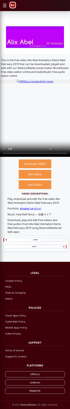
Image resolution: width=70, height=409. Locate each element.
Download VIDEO (35, 163)
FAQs (8, 286)
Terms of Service (14, 350)
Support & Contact (16, 356)
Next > (34, 246)
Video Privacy (13, 333)
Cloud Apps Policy (15, 315)
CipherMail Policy (15, 321)
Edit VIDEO (35, 174)
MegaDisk (35, 390)
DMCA (8, 298)
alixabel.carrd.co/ (30, 208)
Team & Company (15, 292)
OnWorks (35, 382)
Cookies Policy (13, 280)
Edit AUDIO (35, 184)
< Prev (35, 240)
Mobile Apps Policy (16, 327)
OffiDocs (35, 374)
